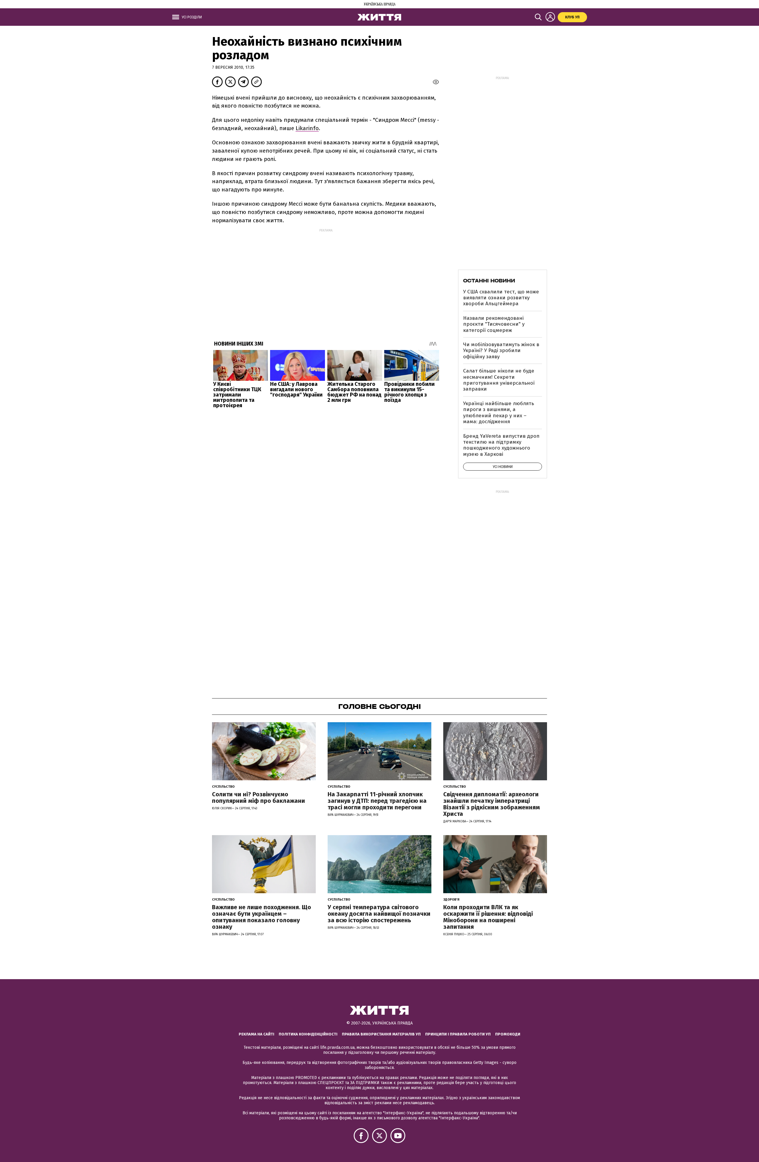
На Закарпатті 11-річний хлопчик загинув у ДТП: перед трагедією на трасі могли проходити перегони (377, 801)
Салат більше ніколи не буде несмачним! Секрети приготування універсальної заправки (499, 380)
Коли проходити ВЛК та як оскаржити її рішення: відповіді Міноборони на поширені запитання (488, 917)
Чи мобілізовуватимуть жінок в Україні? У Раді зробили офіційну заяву (501, 350)
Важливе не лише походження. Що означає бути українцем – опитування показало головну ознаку (261, 917)
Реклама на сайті (256, 1034)
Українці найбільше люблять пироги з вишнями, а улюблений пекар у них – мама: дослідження (498, 412)
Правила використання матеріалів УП (381, 1034)
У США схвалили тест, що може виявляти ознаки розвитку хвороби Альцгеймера (501, 298)
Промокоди (507, 1034)
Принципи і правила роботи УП (458, 1034)
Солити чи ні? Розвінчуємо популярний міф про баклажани (258, 797)
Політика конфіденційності (308, 1034)
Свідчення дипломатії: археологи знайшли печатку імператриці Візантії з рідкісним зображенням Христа (491, 804)
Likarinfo (307, 128)
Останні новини (489, 280)
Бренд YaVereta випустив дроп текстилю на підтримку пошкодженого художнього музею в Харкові (501, 445)
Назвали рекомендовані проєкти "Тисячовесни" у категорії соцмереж (493, 324)
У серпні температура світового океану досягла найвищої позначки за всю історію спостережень (379, 914)
